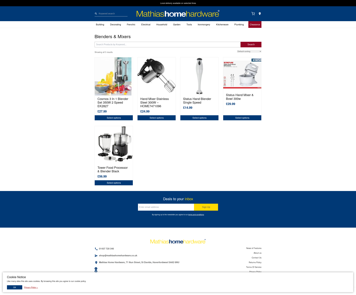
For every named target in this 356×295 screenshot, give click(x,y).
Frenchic (131, 24)
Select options (114, 117)
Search (251, 44)
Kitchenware (222, 24)
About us (257, 252)
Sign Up (206, 207)
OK (14, 287)
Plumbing (239, 24)
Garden (177, 24)
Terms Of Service (253, 267)
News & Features (253, 248)
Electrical (145, 24)
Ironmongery (204, 24)
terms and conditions (196, 214)
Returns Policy (255, 262)
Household (161, 24)
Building (100, 24)
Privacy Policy (255, 271)
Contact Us (256, 257)
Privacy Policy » (31, 287)
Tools (189, 24)
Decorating (115, 24)
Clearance (255, 24)
